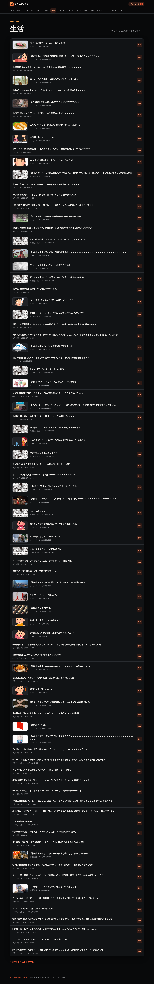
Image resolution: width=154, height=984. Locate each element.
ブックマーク (136, 4)
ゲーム (40, 10)
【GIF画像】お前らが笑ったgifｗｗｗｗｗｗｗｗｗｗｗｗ (55, 101)
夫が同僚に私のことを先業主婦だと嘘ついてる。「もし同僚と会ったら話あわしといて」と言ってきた (56, 644)
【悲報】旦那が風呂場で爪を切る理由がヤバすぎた (34, 289)
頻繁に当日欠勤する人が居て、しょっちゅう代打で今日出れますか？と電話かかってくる (50, 780)
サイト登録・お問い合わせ (18, 977)
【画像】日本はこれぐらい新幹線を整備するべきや (52, 346)
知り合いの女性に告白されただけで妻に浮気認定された (54, 524)
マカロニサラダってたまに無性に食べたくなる (32, 908)
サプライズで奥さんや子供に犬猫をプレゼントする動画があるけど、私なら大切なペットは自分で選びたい (58, 759)
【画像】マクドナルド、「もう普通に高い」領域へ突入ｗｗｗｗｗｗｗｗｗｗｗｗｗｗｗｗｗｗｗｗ (73, 498)
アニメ (25, 10)
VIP (120, 10)
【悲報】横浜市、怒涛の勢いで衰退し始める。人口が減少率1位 (57, 582)
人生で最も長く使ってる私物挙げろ (45, 549)
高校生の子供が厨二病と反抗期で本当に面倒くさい (34, 571)
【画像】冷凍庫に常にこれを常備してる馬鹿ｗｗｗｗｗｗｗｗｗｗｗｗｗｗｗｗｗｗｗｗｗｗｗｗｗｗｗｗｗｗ (78, 252)
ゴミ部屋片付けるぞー (22, 821)
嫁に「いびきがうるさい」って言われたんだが (50, 264)
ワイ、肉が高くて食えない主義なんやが (47, 43)
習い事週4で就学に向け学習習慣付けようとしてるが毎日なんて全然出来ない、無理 (48, 842)
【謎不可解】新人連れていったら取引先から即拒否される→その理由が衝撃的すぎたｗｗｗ (51, 357)
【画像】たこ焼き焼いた (40, 607)
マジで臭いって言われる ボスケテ (44, 453)
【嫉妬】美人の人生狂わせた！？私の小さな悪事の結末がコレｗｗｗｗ (43, 113)
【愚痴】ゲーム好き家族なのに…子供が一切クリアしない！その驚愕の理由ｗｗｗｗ (48, 90)
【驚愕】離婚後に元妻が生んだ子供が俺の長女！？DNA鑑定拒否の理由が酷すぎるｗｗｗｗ (52, 228)
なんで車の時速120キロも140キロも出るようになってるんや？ (57, 239)
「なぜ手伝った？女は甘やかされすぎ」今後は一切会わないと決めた (42, 770)
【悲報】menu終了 (38, 725)
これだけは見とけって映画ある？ (44, 595)
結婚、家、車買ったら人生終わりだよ (46, 620)
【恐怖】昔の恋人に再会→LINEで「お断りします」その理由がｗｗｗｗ (43, 416)
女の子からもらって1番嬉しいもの (45, 536)
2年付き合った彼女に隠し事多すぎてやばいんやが (52, 633)
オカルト (70, 10)
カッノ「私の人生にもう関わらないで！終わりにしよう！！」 (57, 79)
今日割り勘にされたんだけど (42, 137)
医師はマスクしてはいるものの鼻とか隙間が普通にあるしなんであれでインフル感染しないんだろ (54, 929)
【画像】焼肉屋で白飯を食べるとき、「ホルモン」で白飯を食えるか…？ (61, 666)
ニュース (61, 10)
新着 (12, 10)
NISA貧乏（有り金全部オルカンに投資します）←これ (53, 486)
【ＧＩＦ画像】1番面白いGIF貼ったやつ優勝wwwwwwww (56, 216)
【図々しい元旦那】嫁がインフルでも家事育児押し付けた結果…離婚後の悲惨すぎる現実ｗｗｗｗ (54, 324)
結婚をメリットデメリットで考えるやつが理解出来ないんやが (57, 313)
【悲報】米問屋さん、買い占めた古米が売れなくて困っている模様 (59, 853)
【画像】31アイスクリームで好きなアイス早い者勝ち (53, 381)
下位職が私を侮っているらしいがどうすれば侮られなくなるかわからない (44, 194)
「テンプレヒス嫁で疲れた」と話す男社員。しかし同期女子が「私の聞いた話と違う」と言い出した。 (56, 898)
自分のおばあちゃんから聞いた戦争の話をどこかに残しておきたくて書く (44, 677)
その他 (79, 10)
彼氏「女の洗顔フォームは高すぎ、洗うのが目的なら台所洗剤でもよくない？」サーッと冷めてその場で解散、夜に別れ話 (65, 334)
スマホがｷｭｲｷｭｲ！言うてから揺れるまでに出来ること (53, 886)
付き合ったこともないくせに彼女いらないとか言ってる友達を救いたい (61, 702)
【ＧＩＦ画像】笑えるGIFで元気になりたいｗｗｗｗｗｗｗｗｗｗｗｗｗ (43, 474)
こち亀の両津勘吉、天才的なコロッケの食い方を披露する (55, 124)
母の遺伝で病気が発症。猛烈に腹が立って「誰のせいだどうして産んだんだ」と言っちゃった (52, 749)
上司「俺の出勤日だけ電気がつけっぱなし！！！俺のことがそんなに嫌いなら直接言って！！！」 (54, 205)
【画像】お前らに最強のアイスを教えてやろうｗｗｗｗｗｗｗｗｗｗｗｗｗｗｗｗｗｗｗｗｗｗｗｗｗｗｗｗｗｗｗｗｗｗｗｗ (82, 737)
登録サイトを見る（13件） (23, 961)
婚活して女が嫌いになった (41, 689)
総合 (18, 10)
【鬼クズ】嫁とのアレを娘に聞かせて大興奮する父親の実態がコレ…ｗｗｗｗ (45, 184)
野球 (32, 10)
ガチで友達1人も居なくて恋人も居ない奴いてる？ (51, 300)
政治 (86, 10)
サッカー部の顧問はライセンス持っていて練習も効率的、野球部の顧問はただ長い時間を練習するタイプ (57, 875)
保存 (139, 45)
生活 (53, 10)
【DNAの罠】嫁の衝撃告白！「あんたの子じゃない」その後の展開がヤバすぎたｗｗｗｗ (51, 149)
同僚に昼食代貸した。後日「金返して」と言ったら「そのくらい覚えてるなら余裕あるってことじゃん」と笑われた (62, 801)
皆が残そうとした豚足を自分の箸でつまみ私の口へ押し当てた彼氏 (41, 464)
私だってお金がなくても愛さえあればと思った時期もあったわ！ (58, 277)
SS (107, 10)
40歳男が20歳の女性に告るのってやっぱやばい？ (52, 160)
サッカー (100, 10)
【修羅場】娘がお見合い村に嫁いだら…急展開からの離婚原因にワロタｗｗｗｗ (46, 67)
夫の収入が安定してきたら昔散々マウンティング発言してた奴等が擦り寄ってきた (48, 790)
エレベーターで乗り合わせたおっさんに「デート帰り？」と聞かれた (42, 561)
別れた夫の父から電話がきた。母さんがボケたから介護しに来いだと (42, 939)
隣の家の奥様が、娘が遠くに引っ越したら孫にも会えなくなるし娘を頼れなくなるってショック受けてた (57, 949)
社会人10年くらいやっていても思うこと (47, 369)
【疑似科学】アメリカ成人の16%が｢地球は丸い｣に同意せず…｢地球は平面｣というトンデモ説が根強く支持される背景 (81, 173)
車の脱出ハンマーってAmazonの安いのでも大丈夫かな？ (55, 427)
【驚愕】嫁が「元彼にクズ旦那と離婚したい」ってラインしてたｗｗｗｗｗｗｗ (64, 56)
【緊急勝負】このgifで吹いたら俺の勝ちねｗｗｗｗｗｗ (36, 655)
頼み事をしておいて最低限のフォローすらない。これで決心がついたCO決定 (45, 713)
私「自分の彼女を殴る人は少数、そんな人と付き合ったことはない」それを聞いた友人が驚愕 (52, 865)
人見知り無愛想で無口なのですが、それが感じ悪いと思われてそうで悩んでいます (48, 393)
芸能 (92, 10)
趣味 (46, 10)
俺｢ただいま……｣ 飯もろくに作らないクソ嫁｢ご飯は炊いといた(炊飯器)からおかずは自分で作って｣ (73, 404)
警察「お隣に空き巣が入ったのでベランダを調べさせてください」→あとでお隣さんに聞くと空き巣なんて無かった (62, 919)
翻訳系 (114, 10)
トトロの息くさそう (38, 511)
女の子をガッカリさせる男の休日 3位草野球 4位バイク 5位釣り (57, 440)
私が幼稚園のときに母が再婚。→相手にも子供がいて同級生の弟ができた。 (45, 831)
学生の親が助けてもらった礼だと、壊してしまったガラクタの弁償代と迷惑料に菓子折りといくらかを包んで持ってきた (64, 811)
